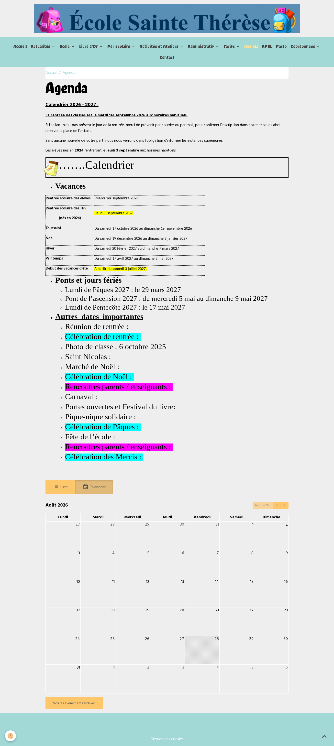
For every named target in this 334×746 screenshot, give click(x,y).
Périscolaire (119, 46)
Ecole (65, 46)
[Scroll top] (324, 736)
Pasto (281, 46)
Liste (63, 487)
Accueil (20, 46)
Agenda (251, 46)
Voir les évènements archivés (74, 703)
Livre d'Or (89, 46)
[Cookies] (10, 735)
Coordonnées (303, 46)
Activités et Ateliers (159, 46)
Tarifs (229, 46)
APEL (267, 46)
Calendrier (97, 487)
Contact (167, 57)
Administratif (201, 46)
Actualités (41, 46)
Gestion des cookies (167, 739)
